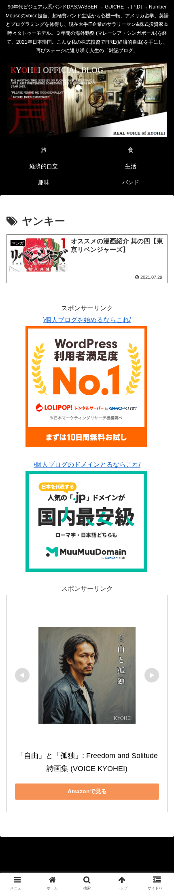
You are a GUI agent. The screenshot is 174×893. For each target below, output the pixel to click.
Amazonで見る (87, 791)
